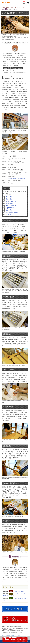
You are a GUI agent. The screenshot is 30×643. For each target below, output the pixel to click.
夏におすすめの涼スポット (20, 591)
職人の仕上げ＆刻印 (11, 212)
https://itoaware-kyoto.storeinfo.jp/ (16, 178)
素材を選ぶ (8, 199)
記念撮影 (7, 214)
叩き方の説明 (9, 208)
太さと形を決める (10, 201)
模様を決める (9, 203)
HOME (2, 635)
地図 (22, 169)
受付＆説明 (8, 197)
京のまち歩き (21, 635)
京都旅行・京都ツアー (11, 635)
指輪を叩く (8, 210)
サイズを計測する (10, 205)
